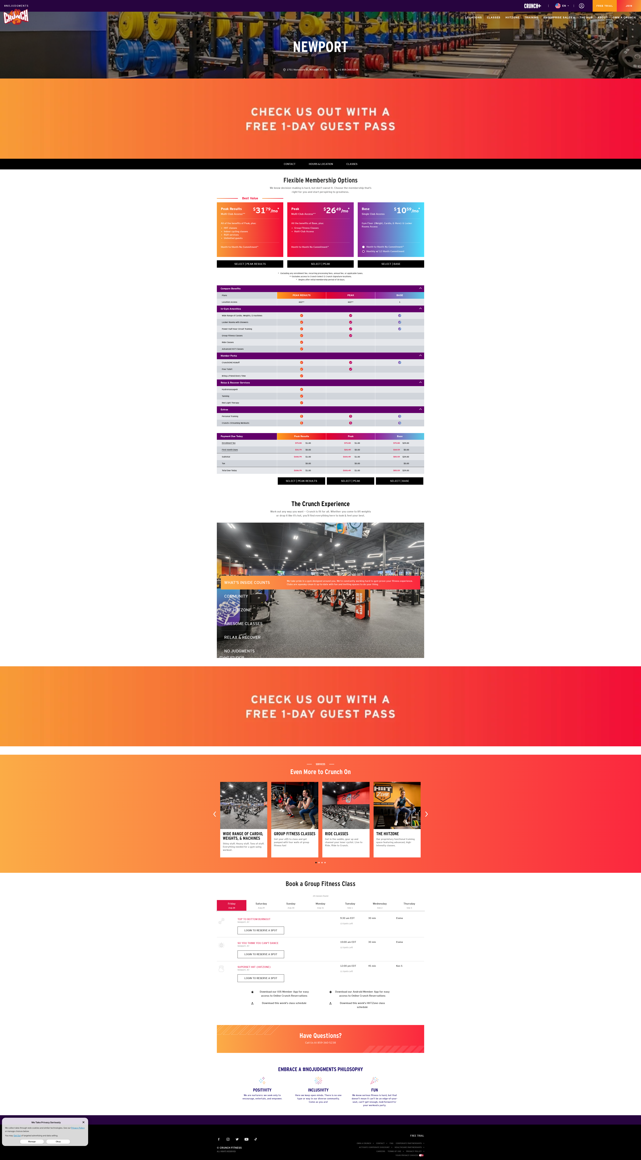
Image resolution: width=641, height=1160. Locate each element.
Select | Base (390, 263)
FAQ (391, 1143)
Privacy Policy (414, 1151)
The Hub (586, 17)
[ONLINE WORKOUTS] (533, 6)
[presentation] (214, 813)
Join (629, 6)
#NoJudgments (16, 5)
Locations (473, 17)
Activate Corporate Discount (374, 1147)
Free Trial (604, 6)
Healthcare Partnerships (408, 1147)
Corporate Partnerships (409, 1143)
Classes (494, 17)
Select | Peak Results (250, 263)
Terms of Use (394, 1151)
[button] (316, 862)
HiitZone (512, 17)
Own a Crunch (624, 17)
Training (531, 17)
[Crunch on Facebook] (219, 1139)
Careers (380, 1151)
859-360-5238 (326, 1042)
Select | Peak (320, 263)
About (602, 17)
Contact (380, 1143)
